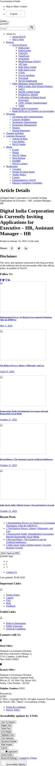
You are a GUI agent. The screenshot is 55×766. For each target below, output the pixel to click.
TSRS (21, 105)
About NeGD (19, 36)
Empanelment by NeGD (24, 180)
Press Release (18, 158)
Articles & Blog (20, 138)
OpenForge (23, 56)
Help (8, 603)
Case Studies (18, 141)
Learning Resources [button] (15, 136)
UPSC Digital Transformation (32, 103)
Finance (16, 127)
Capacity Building (21, 119)
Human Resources (21, 130)
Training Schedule (15, 133)
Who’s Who (18, 39)
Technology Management (24, 122)
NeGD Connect (20, 163)
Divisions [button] (10, 114)
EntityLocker (24, 50)
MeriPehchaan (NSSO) (29, 61)
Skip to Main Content (16, 6)
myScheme (23, 58)
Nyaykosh (23, 78)
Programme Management (24, 125)
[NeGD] (3, 21)
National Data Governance (25, 108)
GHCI (21, 89)
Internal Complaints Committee (27, 183)
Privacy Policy (13, 710)
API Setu (22, 64)
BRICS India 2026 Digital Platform (35, 86)
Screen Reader (13, 9)
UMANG (23, 53)
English (13, 14)
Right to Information (16, 623)
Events (15, 149)
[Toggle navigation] (8, 21)
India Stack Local (26, 69)
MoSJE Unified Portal (29, 92)
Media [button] (9, 147)
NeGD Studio (19, 144)
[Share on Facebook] (12, 248)
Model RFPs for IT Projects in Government (33, 111)
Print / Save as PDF (10, 553)
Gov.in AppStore (26, 75)
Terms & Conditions (16, 628)
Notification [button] (12, 166)
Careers (16, 177)
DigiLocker (23, 47)
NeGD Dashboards (27, 81)
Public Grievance (14, 626)
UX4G (21, 72)
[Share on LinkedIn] (26, 248)
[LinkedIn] (7, 561)
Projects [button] (10, 42)
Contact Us (11, 572)
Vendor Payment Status (23, 172)
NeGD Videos (19, 155)
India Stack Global (27, 67)
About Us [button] (11, 34)
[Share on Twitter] (19, 248)
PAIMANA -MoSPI (28, 94)
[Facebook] (6, 564)
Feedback (10, 606)
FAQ (8, 600)
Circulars (16, 169)
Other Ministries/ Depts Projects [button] (27, 83)
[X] (7, 567)
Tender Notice (19, 174)
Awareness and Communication (27, 116)
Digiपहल (16, 161)
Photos (15, 152)
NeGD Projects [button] (19, 45)
